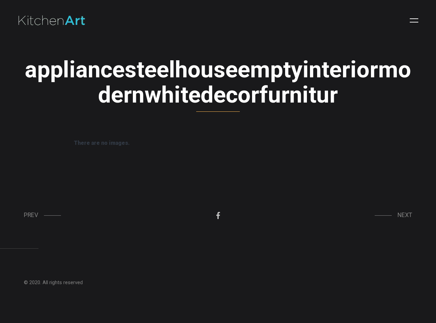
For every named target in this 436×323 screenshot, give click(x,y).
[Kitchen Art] (52, 21)
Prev (31, 215)
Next (405, 215)
